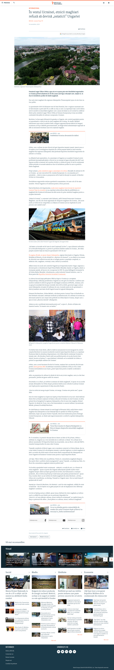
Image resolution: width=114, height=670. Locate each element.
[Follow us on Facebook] (58, 651)
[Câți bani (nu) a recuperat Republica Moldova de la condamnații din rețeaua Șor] (96, 582)
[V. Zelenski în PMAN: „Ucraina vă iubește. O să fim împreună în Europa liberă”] (10, 611)
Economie (88, 572)
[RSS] (70, 651)
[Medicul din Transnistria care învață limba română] (44, 559)
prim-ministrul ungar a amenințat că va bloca (52, 171)
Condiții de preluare (11, 663)
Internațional (34, 8)
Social (8, 572)
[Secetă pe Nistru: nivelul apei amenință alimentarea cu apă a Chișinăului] (36, 634)
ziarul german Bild (39, 367)
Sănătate (62, 572)
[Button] (81, 29)
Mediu (35, 572)
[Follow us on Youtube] (62, 651)
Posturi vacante (10, 657)
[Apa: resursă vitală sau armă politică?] (96, 559)
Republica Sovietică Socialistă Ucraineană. (52, 274)
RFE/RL (31, 21)
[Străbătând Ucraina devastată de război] (39, 137)
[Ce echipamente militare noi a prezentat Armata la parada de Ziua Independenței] (10, 620)
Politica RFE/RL (10, 651)
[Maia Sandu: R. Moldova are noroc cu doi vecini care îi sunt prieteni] (10, 629)
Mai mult (53, 640)
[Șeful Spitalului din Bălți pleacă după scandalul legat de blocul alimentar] (62, 630)
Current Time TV (38, 21)
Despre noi (9, 660)
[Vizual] (108, 3)
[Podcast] (103, 3)
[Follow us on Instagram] (66, 651)
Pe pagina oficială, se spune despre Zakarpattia (44, 255)
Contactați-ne (9, 654)
